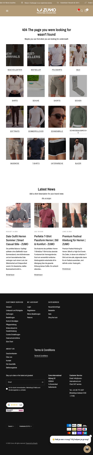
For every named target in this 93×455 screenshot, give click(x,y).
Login (29, 307)
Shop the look (52, 317)
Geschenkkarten (11, 353)
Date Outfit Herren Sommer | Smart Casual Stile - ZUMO (17, 240)
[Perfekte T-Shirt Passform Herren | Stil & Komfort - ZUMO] (46, 215)
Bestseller (36, 70)
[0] (85, 10)
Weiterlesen (10, 275)
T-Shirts (35, 163)
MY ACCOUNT (32, 302)
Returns (29, 317)
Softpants (14, 131)
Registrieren (31, 310)
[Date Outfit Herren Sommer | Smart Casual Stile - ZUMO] (18, 215)
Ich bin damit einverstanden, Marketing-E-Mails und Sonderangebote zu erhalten (24, 388)
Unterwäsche (57, 163)
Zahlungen (9, 314)
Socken (78, 101)
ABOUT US (10, 349)
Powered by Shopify (31, 443)
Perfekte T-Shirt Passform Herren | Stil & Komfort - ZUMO (46, 240)
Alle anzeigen (46, 198)
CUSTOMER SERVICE (14, 302)
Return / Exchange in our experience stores (30, 3)
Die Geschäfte (11, 364)
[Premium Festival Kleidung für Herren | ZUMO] (74, 215)
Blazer (78, 163)
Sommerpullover (35, 131)
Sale (78, 70)
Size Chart (9, 341)
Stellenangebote (11, 367)
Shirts (15, 101)
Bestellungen (10, 317)
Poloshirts (57, 70)
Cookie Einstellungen (13, 334)
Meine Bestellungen (33, 314)
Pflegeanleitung (11, 324)
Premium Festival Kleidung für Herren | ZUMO (73, 240)
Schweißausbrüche (78, 131)
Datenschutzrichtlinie (13, 338)
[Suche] (82, 10)
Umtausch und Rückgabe (14, 310)
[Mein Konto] (78, 10)
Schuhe (36, 101)
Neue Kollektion (15, 70)
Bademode (14, 163)
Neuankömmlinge (54, 307)
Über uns (9, 357)
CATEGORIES (53, 302)
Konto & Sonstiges (12, 321)
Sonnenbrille (57, 131)
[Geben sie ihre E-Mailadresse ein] (42, 382)
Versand (9, 307)
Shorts (57, 101)
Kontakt (8, 360)
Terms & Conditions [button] (41, 356)
